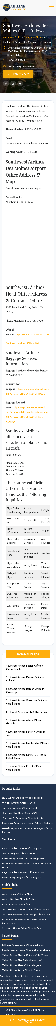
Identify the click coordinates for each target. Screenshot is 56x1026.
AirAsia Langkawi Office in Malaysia (20, 853)
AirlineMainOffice (12, 37)
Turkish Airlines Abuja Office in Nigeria (21, 965)
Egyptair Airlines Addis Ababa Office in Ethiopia (26, 950)
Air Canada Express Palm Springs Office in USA (26, 914)
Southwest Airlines (33, 37)
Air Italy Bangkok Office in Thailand (19, 899)
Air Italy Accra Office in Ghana (17, 894)
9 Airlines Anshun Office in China (18, 803)
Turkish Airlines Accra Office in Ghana (21, 970)
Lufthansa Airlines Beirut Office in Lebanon (23, 945)
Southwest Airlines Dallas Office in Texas (22, 928)
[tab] (51, 6)
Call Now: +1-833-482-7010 (28, 1020)
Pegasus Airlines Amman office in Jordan (22, 848)
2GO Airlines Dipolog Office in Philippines (23, 797)
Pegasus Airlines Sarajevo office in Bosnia (23, 872)
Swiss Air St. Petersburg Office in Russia (22, 818)
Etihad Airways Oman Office (16, 904)
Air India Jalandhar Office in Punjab (20, 808)
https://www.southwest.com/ (32, 334)
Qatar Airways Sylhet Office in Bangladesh (23, 858)
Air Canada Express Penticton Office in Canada (25, 909)
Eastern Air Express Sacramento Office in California (27, 823)
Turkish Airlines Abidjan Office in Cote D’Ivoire (25, 955)
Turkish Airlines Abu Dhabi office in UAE (22, 960)
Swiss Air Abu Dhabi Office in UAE (20, 813)
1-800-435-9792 (16, 60)
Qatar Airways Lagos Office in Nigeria (21, 877)
